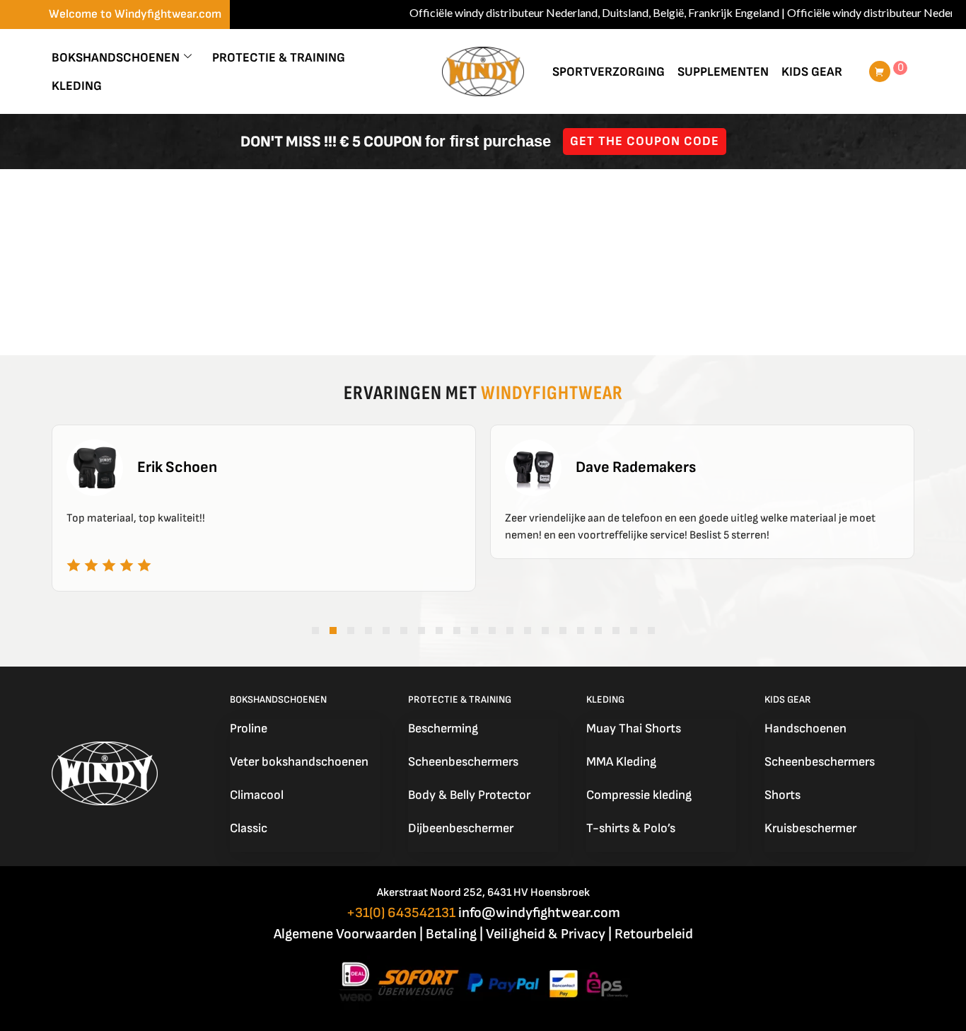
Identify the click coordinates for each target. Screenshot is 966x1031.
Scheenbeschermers (463, 761)
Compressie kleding (639, 795)
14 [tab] (545, 630)
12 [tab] (509, 630)
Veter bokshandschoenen (299, 761)
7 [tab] (421, 630)
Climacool (257, 795)
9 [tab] (456, 630)
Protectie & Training (278, 57)
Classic (248, 828)
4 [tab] (368, 630)
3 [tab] (350, 630)
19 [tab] (633, 630)
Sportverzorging (608, 71)
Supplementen (723, 71)
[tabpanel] (264, 508)
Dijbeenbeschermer (460, 828)
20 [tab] (651, 630)
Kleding (77, 86)
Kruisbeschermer (810, 828)
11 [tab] (492, 630)
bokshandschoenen (116, 57)
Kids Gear (811, 71)
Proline (248, 728)
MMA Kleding (621, 761)
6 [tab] (403, 630)
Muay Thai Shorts (633, 728)
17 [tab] (598, 630)
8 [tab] (439, 630)
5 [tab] (386, 630)
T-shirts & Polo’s (630, 828)
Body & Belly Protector (469, 795)
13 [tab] (527, 630)
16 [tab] (580, 630)
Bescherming (443, 728)
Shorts (782, 795)
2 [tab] (333, 630)
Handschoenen (805, 728)
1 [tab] (315, 630)
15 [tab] (562, 630)
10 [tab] (474, 630)
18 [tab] (615, 630)
